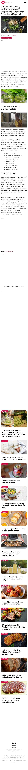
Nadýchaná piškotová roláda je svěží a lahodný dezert (13, 530)
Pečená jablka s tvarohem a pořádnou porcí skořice (12, 603)
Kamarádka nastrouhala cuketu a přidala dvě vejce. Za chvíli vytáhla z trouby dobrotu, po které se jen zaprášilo (14, 433)
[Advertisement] (14, 55)
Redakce (14, 751)
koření (3, 37)
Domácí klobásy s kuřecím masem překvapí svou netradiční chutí (12, 700)
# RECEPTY (4, 411)
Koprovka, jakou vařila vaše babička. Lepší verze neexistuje (13, 458)
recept (10, 37)
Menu (25, 2)
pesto (6, 37)
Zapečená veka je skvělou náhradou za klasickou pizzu (13, 676)
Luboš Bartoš (8, 35)
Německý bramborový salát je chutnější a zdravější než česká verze (13, 506)
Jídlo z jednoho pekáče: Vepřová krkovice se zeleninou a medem (13, 627)
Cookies (14, 745)
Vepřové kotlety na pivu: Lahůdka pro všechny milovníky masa (11, 554)
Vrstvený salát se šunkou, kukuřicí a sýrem (11, 482)
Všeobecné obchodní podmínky (14, 749)
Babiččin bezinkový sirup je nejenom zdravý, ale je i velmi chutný (13, 579)
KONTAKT (14, 747)
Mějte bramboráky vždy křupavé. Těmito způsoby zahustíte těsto (11, 652)
